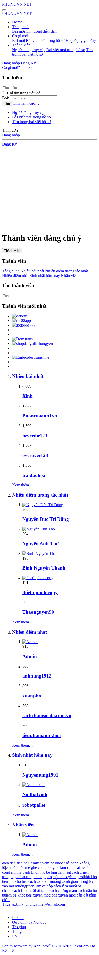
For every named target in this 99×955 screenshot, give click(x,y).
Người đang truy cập (28, 49)
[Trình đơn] (4, 10)
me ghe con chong (40, 867)
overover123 (35, 455)
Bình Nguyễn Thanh (43, 568)
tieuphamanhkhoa (41, 735)
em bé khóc (15, 867)
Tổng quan (11, 271)
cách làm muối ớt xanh (30, 890)
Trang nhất (20, 27)
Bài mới (18, 31)
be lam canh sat (67, 867)
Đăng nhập (11, 135)
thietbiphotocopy (40, 592)
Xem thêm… (22, 485)
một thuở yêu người (68, 877)
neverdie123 (34, 435)
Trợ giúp (19, 927)
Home (17, 22)
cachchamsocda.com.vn (46, 715)
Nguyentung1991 (40, 775)
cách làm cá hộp (40, 886)
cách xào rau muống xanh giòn (53, 881)
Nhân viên (69, 275)
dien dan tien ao (14, 863)
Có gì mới (20, 36)
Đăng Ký (9, 144)
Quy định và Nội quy (29, 922)
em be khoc (53, 863)
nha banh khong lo (30, 872)
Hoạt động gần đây (80, 40)
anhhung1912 (37, 676)
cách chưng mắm (63, 890)
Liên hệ (18, 917)
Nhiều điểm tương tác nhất (66, 271)
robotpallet (33, 805)
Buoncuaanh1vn (39, 415)
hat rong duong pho (36, 877)
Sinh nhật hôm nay (45, 275)
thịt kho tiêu (18, 881)
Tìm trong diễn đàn (41, 31)
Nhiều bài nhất (32, 271)
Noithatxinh (34, 794)
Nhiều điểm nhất (15, 275)
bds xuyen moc (38, 895)
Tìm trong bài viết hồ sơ (31, 121)
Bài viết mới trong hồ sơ (45, 40)
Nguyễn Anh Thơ (40, 543)
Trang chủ (20, 931)
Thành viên (21, 45)
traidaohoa (33, 475)
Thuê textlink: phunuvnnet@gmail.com (33, 904)
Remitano (36, 863)
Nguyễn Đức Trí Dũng (45, 519)
